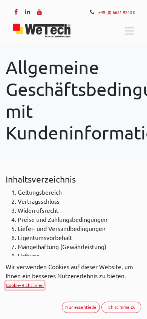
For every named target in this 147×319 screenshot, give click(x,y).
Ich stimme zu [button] (121, 307)
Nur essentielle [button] (80, 307)
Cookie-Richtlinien (25, 285)
